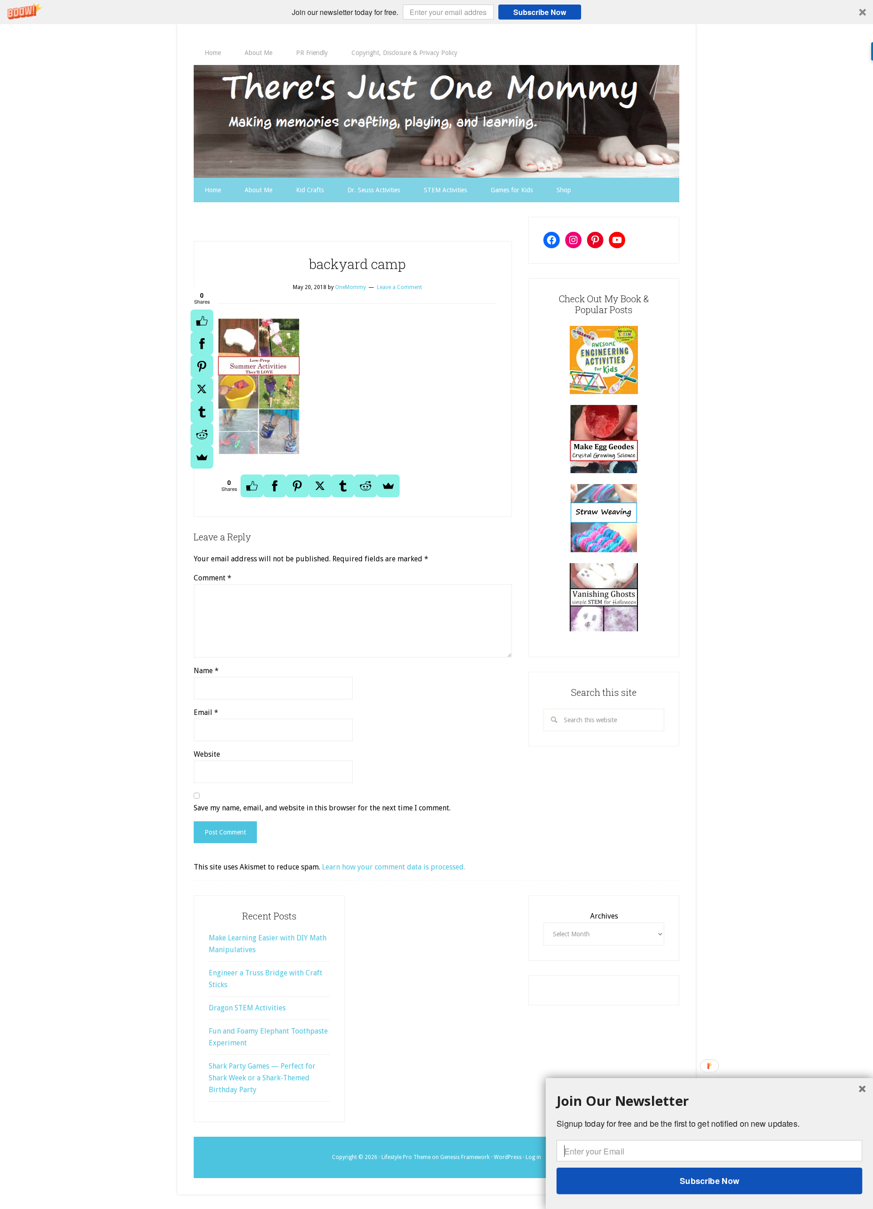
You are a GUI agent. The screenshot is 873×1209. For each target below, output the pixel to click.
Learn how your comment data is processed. (393, 867)
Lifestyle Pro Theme (406, 1157)
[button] (436, 12)
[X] (202, 389)
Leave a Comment (399, 287)
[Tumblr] (202, 411)
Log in (533, 1157)
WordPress (508, 1157)
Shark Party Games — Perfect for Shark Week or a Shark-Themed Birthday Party (262, 1078)
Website (207, 754)
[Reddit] (202, 434)
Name (206, 670)
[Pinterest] (202, 366)
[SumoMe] (202, 457)
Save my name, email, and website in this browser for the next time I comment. (322, 808)
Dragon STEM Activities (247, 1008)
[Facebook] (202, 343)
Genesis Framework (465, 1157)
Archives (604, 916)
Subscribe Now (539, 12)
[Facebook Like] (202, 321)
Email (206, 712)
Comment (212, 578)
